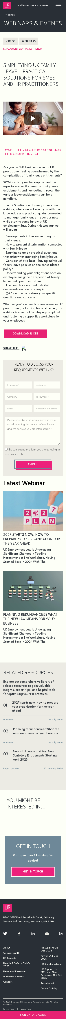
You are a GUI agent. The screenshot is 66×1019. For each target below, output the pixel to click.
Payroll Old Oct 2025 (49, 957)
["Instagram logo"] (61, 934)
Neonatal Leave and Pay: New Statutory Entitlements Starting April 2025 (35, 755)
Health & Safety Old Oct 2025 (17, 965)
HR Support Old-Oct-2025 (50, 949)
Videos (10, 41)
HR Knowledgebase (51, 964)
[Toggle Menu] (58, 5)
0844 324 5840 (39, 5)
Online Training (49, 988)
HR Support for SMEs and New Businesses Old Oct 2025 (51, 973)
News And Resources (15, 971)
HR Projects (9, 958)
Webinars (10, 15)
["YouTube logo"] (47, 934)
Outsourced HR (11, 953)
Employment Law (13, 49)
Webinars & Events (14, 977)
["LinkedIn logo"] (33, 934)
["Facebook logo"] (19, 934)
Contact (7, 982)
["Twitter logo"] (5, 934)
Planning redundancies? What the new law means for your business (30, 619)
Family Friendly (34, 49)
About (6, 948)
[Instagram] (24, 348)
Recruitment (47, 983)
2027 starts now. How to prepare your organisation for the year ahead (31, 539)
